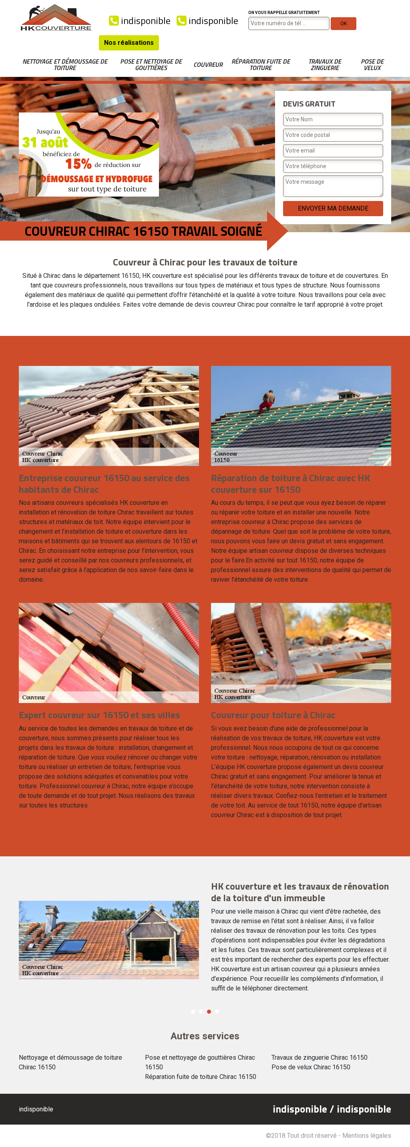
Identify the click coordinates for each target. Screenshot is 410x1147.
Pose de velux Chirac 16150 (310, 1067)
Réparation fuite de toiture (260, 64)
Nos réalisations (129, 42)
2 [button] (201, 1012)
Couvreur (208, 64)
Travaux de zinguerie (324, 64)
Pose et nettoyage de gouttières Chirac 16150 (200, 1062)
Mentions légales (366, 1135)
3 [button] (209, 1012)
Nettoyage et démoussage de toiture (64, 64)
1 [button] (193, 1012)
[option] (205, 940)
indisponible (145, 20)
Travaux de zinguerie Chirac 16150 (319, 1057)
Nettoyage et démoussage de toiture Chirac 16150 (70, 1062)
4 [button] (217, 1012)
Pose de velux (372, 64)
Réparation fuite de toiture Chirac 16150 (200, 1077)
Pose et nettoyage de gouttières (151, 64)
